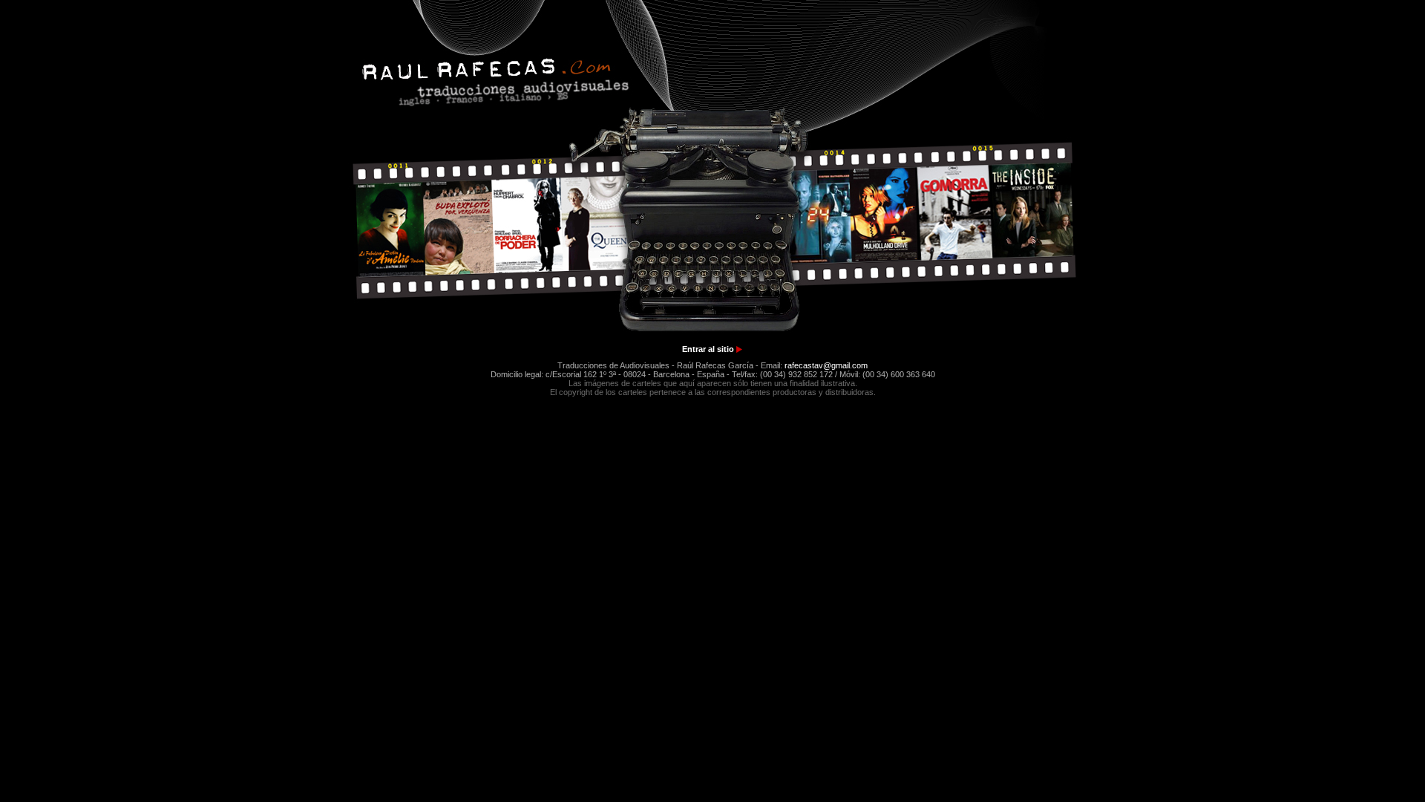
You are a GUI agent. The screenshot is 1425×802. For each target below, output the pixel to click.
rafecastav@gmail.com (826, 365)
